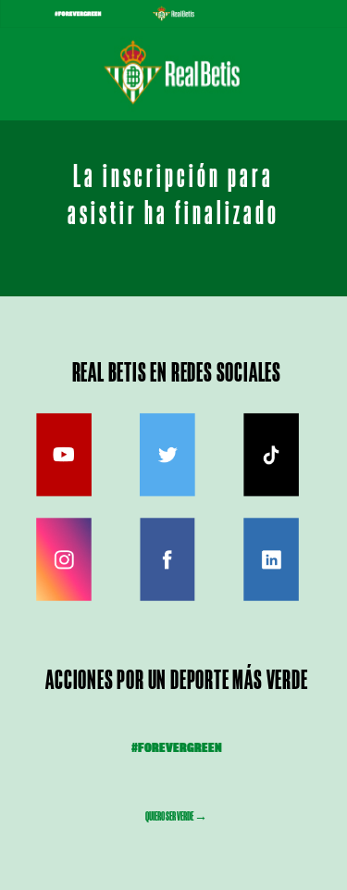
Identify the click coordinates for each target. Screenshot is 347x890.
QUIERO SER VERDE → (176, 816)
